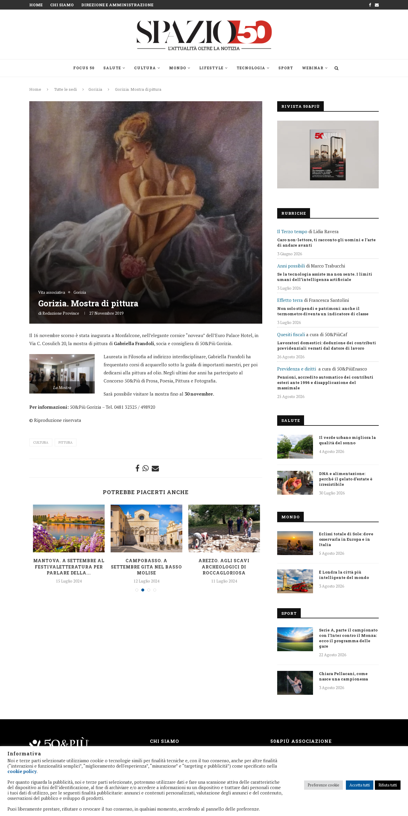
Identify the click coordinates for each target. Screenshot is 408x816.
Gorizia (95, 89)
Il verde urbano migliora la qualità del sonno (347, 440)
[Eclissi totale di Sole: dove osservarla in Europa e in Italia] (295, 543)
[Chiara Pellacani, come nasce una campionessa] (295, 683)
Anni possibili (291, 266)
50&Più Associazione (301, 741)
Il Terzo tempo (292, 231)
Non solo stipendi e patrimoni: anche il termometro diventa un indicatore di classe (323, 311)
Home (36, 4)
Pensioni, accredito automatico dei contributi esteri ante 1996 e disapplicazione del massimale (325, 382)
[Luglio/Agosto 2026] (328, 154)
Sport (285, 67)
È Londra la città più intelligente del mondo (344, 574)
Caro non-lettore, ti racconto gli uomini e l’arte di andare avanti (326, 242)
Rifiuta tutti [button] (387, 785)
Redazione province (60, 313)
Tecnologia (251, 67)
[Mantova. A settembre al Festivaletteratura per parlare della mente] (68, 528)
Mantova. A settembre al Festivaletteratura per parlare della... (68, 567)
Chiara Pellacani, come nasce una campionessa (343, 676)
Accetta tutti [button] (359, 785)
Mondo (177, 67)
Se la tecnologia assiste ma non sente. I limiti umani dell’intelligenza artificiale (324, 276)
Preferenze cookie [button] (323, 785)
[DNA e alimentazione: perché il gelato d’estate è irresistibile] (295, 483)
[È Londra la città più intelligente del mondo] (295, 581)
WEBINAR (312, 67)
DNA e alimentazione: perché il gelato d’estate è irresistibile (345, 479)
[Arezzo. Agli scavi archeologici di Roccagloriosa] (224, 528)
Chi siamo (62, 4)
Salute (112, 67)
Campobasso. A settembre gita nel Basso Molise (146, 567)
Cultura (145, 67)
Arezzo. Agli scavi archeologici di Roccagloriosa (223, 567)
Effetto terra (290, 300)
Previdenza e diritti (296, 369)
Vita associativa (51, 292)
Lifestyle (211, 67)
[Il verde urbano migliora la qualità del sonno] (295, 447)
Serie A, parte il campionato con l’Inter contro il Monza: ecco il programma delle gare (348, 638)
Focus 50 (83, 67)
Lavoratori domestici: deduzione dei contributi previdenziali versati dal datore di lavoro (326, 345)
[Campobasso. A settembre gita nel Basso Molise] (146, 528)
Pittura (66, 442)
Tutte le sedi (65, 89)
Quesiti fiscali (291, 334)
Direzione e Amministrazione (117, 4)
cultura (40, 442)
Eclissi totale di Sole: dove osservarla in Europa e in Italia (346, 539)
